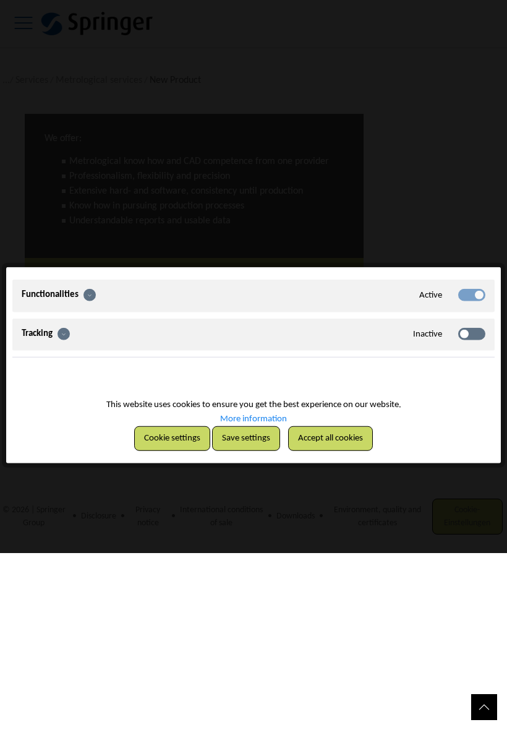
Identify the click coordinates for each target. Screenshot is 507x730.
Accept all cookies (330, 437)
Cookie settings (172, 437)
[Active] (471, 295)
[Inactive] (471, 333)
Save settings (246, 437)
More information (253, 418)
